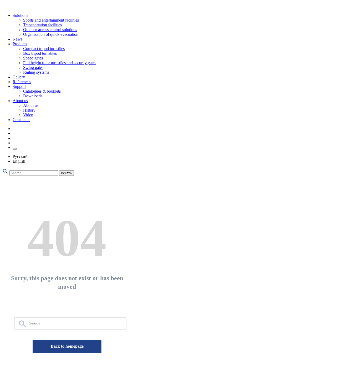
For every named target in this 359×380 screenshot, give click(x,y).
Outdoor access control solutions (50, 29)
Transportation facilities (42, 25)
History (29, 110)
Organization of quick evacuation (50, 34)
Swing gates (33, 67)
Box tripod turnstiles (40, 53)
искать (66, 173)
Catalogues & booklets (42, 91)
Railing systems (36, 72)
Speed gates (33, 58)
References (22, 81)
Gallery (19, 77)
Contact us (21, 119)
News (17, 39)
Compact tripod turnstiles (44, 48)
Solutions (20, 15)
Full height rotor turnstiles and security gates (59, 63)
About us (20, 100)
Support (19, 86)
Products (20, 44)
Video (28, 115)
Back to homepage (67, 346)
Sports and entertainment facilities (51, 20)
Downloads (32, 96)
